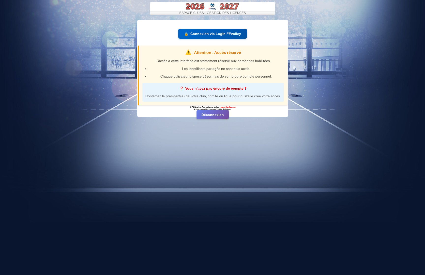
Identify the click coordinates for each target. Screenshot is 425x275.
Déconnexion (212, 115)
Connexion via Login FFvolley (212, 34)
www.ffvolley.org (228, 107)
